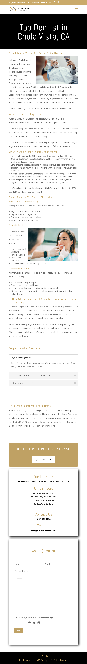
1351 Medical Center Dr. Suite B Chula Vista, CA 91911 (43, 482)
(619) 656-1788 (18, 2)
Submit (18, 631)
